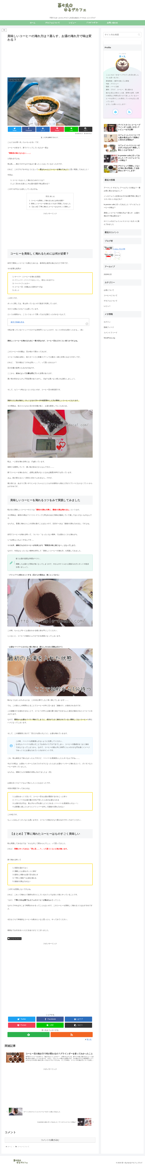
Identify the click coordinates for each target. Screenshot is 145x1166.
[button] (85, 129)
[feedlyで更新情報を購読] (28, 1034)
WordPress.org (109, 338)
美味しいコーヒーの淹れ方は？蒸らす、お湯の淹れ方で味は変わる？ (121, 214)
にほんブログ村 (119, 249)
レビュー (107, 306)
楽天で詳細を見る (17, 322)
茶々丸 (122, 56)
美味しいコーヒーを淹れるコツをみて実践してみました (51, 203)
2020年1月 (108, 274)
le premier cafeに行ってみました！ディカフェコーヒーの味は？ (122, 205)
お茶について (109, 290)
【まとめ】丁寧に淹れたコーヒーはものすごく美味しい (51, 207)
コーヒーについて (15, 938)
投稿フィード (109, 327)
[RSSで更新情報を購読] (72, 1034)
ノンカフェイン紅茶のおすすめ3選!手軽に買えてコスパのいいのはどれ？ (122, 197)
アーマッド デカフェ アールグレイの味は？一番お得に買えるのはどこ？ (122, 189)
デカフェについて (110, 301)
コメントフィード (110, 332)
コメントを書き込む (50, 1140)
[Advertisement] (50, 59)
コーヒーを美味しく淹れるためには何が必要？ (47, 200)
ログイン (107, 322)
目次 (47, 196)
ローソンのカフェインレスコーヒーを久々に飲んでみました (121, 222)
